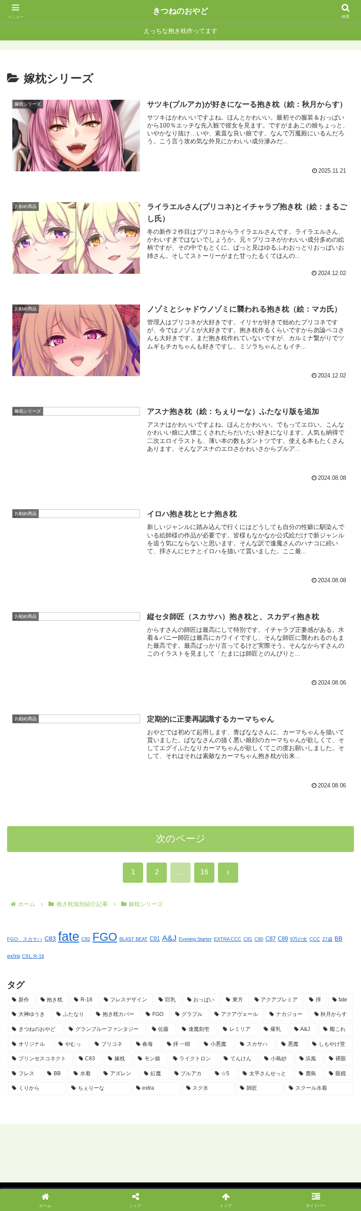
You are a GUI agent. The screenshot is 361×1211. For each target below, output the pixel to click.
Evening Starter (195, 939)
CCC (314, 939)
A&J (169, 938)
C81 (247, 939)
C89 (283, 939)
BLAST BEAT (133, 939)
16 (204, 872)
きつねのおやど (180, 11)
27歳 (327, 939)
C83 (50, 938)
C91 (155, 939)
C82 (85, 939)
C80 (258, 939)
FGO (104, 937)
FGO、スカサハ (24, 939)
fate (68, 936)
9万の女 (298, 939)
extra (13, 956)
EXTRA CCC (227, 939)
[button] (334, 1134)
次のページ (181, 838)
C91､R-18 (33, 956)
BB (339, 939)
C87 (270, 939)
